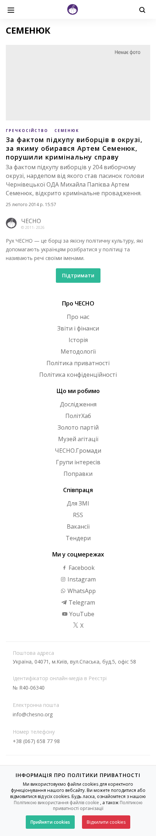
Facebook (81, 568)
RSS (78, 515)
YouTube (81, 614)
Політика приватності (78, 363)
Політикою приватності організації (98, 805)
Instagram (81, 579)
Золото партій (78, 427)
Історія (78, 340)
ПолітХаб (78, 416)
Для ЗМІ (78, 503)
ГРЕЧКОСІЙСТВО (27, 130)
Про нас (78, 317)
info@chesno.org (33, 714)
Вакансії (78, 526)
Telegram (81, 602)
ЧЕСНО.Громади (78, 451)
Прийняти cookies (50, 822)
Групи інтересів (78, 462)
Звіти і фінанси (78, 328)
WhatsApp (81, 591)
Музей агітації (78, 439)
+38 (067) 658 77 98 (36, 741)
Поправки (78, 474)
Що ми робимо (78, 391)
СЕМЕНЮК (66, 130)
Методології (78, 351)
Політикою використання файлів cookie (56, 802)
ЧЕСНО (31, 221)
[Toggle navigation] (11, 9)
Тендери (78, 538)
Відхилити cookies (106, 822)
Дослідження (78, 404)
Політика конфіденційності (78, 375)
